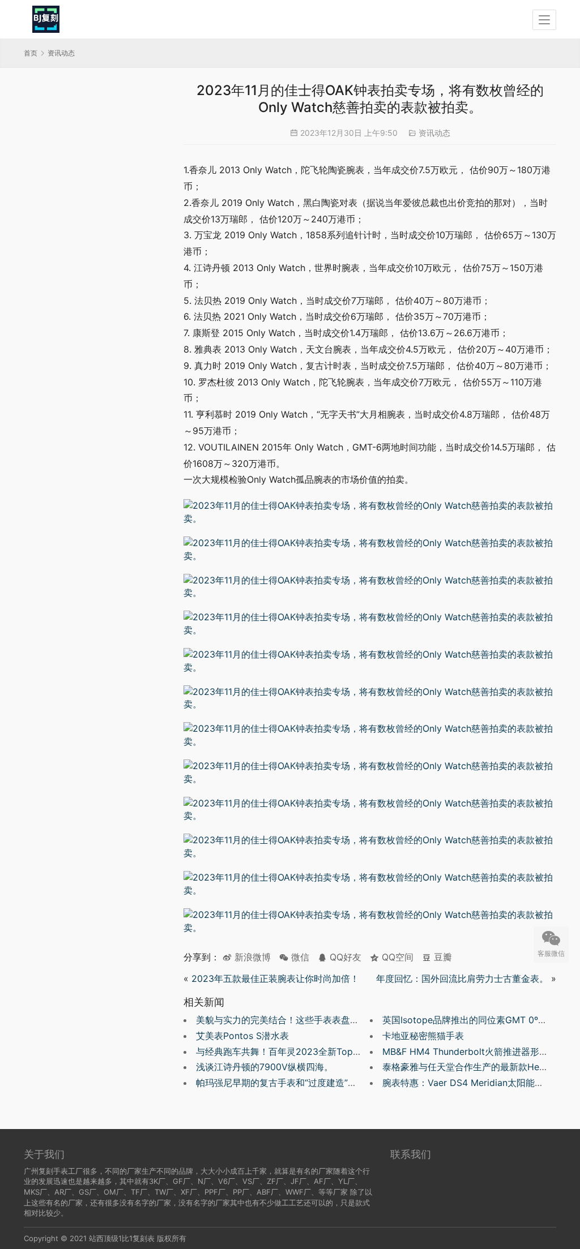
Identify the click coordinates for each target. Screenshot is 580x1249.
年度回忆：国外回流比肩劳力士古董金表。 (462, 978)
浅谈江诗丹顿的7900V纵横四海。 (264, 1066)
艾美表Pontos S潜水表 (242, 1035)
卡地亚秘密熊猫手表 (423, 1035)
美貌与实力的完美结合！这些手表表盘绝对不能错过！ (304, 1019)
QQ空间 (396, 957)
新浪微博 (251, 957)
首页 (30, 53)
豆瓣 (441, 957)
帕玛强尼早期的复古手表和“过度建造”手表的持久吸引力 (308, 1082)
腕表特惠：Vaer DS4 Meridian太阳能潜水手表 (476, 1082)
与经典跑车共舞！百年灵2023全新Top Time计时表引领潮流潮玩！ (331, 1051)
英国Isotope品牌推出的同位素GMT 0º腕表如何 (478, 1019)
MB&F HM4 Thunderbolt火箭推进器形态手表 (474, 1051)
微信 (294, 957)
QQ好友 (344, 957)
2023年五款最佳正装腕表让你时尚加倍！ (275, 978)
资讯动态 (434, 133)
